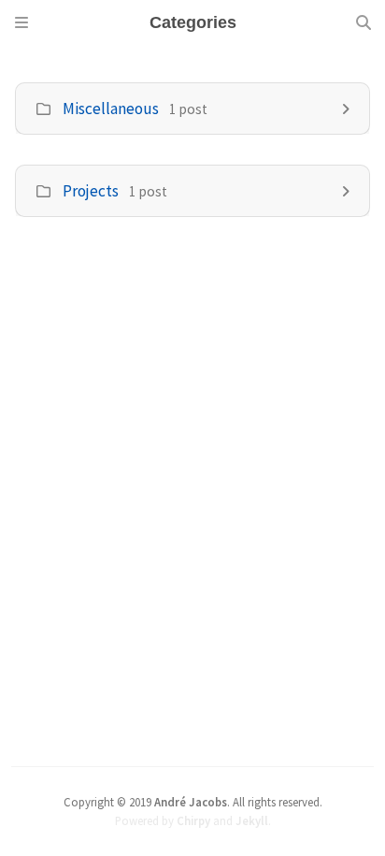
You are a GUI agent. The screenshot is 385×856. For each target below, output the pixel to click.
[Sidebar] (21, 22)
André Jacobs (190, 801)
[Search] (363, 22)
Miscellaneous (111, 108)
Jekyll (251, 820)
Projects (91, 191)
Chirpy (193, 820)
